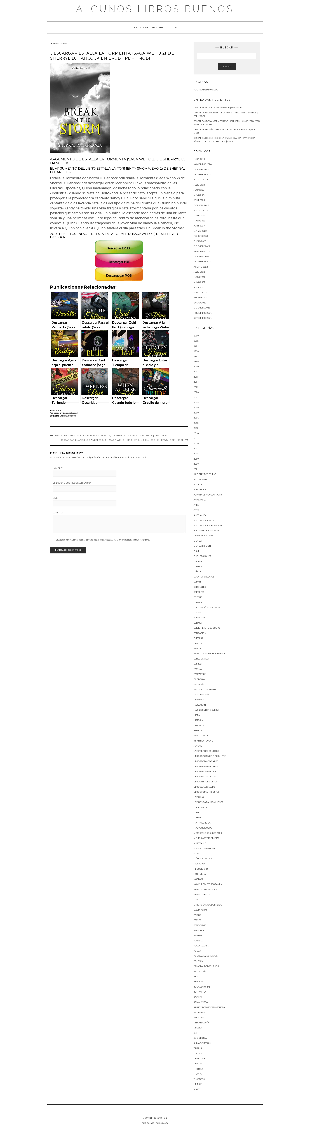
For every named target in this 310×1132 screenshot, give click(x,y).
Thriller (198, 1068)
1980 (196, 335)
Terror (198, 1063)
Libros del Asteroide (205, 771)
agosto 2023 (201, 210)
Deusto (198, 602)
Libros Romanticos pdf (207, 791)
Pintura (198, 935)
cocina (198, 561)
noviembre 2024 (203, 164)
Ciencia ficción (202, 545)
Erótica (198, 643)
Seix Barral (200, 1012)
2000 (196, 366)
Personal (199, 930)
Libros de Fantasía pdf (206, 761)
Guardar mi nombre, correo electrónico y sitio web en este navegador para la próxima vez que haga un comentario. (103, 540)
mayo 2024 (199, 195)
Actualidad (200, 479)
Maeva (197, 817)
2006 (196, 392)
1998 (196, 361)
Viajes (197, 1089)
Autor (59, 410)
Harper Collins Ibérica (206, 709)
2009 (196, 407)
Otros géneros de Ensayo (208, 904)
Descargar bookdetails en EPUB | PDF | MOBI (218, 107)
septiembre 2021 (203, 318)
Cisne (196, 551)
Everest (198, 663)
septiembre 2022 (203, 261)
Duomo (198, 612)
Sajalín (198, 997)
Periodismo (200, 925)
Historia (198, 720)
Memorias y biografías (206, 838)
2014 (196, 433)
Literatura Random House (208, 802)
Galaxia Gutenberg (205, 689)
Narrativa (199, 863)
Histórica (199, 725)
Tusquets (199, 1079)
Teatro (198, 1053)
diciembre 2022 (202, 246)
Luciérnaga (200, 807)
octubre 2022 (201, 256)
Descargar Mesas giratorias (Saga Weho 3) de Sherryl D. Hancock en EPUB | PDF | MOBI (111, 435)
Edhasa (198, 622)
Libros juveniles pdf (205, 786)
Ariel (196, 505)
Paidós (197, 915)
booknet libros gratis (206, 530)
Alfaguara (200, 489)
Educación (200, 633)
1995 (196, 356)
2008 (196, 402)
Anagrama (200, 499)
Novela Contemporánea (208, 884)
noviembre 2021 (203, 313)
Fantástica (200, 674)
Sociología (200, 1038)
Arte (196, 510)
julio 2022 (199, 271)
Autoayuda (200, 515)
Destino (198, 597)
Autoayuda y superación (208, 525)
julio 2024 (199, 184)
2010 (196, 412)
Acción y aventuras (205, 474)
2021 (196, 469)
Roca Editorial (202, 986)
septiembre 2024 (203, 174)
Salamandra (201, 1002)
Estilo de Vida (201, 658)
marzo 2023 (200, 231)
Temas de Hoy (201, 1058)
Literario (199, 797)
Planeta (198, 940)
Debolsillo (200, 587)
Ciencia (198, 540)
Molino (198, 853)
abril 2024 (199, 200)
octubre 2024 (201, 169)
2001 (196, 371)
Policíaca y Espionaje (206, 956)
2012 (196, 423)
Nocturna (200, 874)
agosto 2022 (201, 266)
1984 (196, 346)
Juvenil (198, 745)
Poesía (197, 950)
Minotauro (200, 843)
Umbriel (198, 1084)
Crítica (197, 571)
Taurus (198, 1048)
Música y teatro (203, 858)
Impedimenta (201, 735)
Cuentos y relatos (204, 576)
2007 (196, 397)
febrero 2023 (201, 236)
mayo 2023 (199, 220)
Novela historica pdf (206, 889)
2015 (196, 438)
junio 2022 (199, 277)
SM (195, 1033)
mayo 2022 (199, 282)
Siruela (198, 1027)
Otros (197, 899)
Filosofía (199, 684)
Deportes (199, 592)
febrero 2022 (201, 297)
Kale (165, 1117)
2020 (196, 463)
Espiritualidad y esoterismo (209, 653)
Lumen (197, 812)
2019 (196, 458)
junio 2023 (199, 215)
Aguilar (198, 484)
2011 (196, 417)
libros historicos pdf (206, 781)
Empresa (198, 638)
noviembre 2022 (203, 251)
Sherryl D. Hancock (68, 416)
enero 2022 (200, 302)
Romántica (200, 991)
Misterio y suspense (204, 848)
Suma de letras (202, 1043)
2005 (196, 387)
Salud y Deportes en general (210, 1007)
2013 (196, 428)
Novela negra (202, 894)
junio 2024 (199, 189)
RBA (196, 976)
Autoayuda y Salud (204, 520)
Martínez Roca (202, 822)
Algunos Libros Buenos (155, 8)
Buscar (227, 66)
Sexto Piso (199, 1017)
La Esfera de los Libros (206, 751)
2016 (196, 443)
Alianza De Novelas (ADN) (208, 494)
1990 (196, 351)
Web (55, 498)
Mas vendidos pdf (203, 827)
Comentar (58, 512)
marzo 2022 (200, 292)
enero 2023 (200, 241)
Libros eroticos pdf (70, 413)
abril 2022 (199, 287)
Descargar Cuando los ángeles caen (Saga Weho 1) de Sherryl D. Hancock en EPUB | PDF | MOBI (121, 440)
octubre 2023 (201, 205)
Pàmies (197, 920)
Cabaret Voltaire (203, 535)
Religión (198, 981)
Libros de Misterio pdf (206, 766)
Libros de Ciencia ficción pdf (210, 756)
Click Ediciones (202, 556)
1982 (196, 341)
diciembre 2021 (202, 307)
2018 (196, 453)
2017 (196, 448)
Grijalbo (199, 699)
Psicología (200, 971)
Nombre (58, 468)
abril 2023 (199, 225)
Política (198, 961)
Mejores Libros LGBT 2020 (208, 833)
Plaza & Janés (201, 945)
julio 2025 (199, 159)
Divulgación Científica (207, 607)
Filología (199, 679)
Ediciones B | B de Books (207, 627)
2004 (196, 381)
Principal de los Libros (206, 966)
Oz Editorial (200, 909)
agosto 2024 (201, 179)
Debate (197, 581)
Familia (198, 669)
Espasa (197, 648)
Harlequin (200, 704)
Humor (198, 730)
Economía (199, 617)
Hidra (197, 715)
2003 (196, 376)
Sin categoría (201, 1022)
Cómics (198, 566)
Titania (197, 1073)
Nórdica (198, 879)
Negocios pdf (201, 868)
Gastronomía (201, 694)
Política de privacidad (149, 27)
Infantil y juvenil (203, 740)
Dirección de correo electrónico (72, 483)
